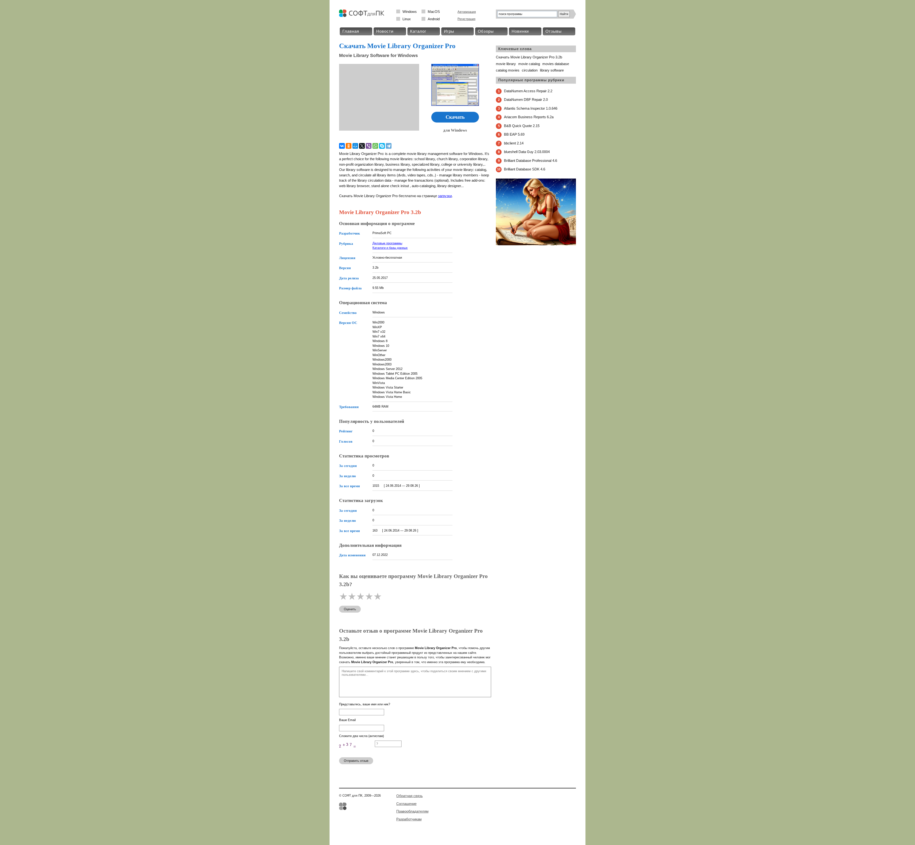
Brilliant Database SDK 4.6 (524, 169)
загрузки (445, 196)
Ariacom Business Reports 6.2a (529, 117)
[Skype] (382, 146)
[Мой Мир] (355, 146)
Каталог (418, 31)
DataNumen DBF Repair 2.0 (526, 99)
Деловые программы (387, 243)
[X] (362, 146)
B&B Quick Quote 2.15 (521, 126)
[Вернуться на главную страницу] (363, 16)
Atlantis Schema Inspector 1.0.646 (530, 108)
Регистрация (466, 19)
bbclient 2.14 (514, 143)
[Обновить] (357, 751)
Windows (409, 12)
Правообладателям (412, 811)
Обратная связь (409, 796)
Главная (350, 31)
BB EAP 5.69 (514, 134)
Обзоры (486, 31)
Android (434, 19)
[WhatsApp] (375, 146)
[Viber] (368, 146)
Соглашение (406, 804)
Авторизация (467, 12)
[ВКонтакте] (342, 146)
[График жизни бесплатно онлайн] (536, 244)
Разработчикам (409, 819)
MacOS (434, 12)
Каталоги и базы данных (390, 248)
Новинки (520, 31)
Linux (406, 19)
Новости (385, 31)
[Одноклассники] (348, 146)
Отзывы (553, 31)
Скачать (455, 117)
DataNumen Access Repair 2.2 (528, 91)
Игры (449, 31)
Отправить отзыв (356, 761)
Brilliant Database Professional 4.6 (530, 161)
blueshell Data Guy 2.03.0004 (527, 152)
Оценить (350, 609)
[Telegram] (388, 146)
